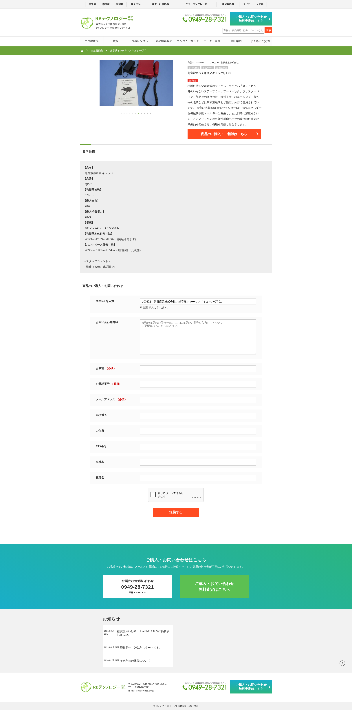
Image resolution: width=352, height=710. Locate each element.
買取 (115, 41)
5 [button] (133, 114)
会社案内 (236, 41)
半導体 (92, 4)
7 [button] (139, 114)
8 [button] (142, 114)
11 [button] (151, 114)
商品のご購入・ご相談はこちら (224, 134)
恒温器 (119, 4)
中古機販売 (92, 41)
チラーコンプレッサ (196, 4)
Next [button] (92, 99)
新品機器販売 (164, 41)
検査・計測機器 (160, 4)
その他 (259, 4)
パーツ (246, 4)
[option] (138, 83)
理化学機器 (228, 4)
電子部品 (135, 4)
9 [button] (145, 114)
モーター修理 (212, 41)
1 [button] (121, 114)
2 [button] (124, 114)
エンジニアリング (188, 41)
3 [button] (127, 114)
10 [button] (148, 114)
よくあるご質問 (260, 41)
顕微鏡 (106, 4)
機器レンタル (140, 41)
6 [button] (136, 114)
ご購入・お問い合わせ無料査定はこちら (251, 19)
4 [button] (130, 114)
